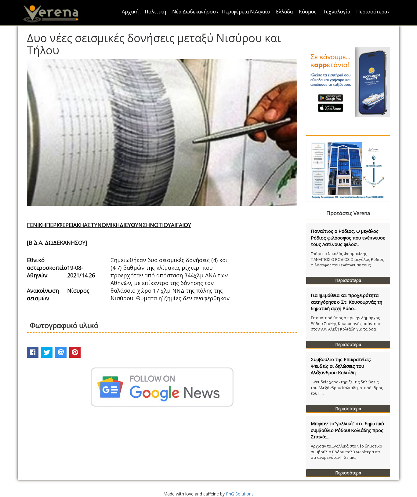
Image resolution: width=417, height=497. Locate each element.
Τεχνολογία (336, 11)
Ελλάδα (284, 11)
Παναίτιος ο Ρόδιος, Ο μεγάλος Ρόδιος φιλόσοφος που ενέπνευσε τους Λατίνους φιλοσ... (348, 237)
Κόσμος (308, 11)
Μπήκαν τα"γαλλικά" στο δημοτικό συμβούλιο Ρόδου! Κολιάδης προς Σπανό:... (347, 430)
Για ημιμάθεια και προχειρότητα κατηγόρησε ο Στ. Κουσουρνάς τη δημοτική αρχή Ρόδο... (346, 301)
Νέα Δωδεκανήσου (194, 11)
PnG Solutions (240, 494)
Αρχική (130, 11)
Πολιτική (155, 11)
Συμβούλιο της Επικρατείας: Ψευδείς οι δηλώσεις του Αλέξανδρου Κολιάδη (341, 365)
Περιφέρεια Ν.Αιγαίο (246, 11)
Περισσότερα (371, 11)
